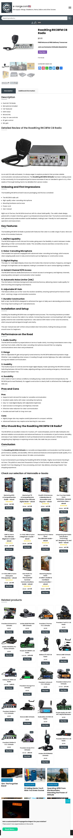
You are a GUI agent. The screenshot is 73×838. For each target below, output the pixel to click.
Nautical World (29, 784)
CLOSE (68, 801)
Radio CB (48, 64)
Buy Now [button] (9, 508)
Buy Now (42, 52)
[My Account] (32, 22)
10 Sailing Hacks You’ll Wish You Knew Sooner (34, 789)
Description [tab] (8, 91)
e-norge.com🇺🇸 (22, 6)
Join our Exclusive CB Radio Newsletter (52, 47)
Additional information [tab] (26, 91)
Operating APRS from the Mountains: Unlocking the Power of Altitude (57, 791)
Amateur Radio (7, 780)
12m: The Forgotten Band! (9, 784)
